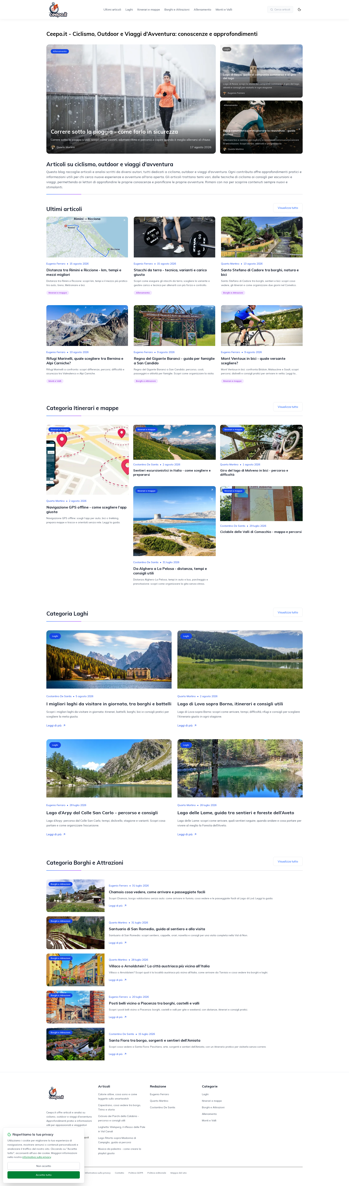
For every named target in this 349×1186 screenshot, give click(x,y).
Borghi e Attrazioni (176, 9)
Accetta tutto (44, 1175)
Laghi (129, 9)
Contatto (119, 1172)
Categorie (210, 1086)
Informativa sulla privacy (98, 1172)
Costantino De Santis (146, 464)
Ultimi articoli (112, 9)
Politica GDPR (136, 1172)
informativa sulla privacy (36, 1157)
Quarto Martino (230, 263)
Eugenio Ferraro (55, 263)
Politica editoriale (156, 1172)
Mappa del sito (179, 1172)
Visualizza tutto (288, 208)
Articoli (104, 1086)
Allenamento (202, 9)
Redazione (158, 1086)
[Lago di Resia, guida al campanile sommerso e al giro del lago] (261, 71)
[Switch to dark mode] (299, 9)
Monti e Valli (224, 9)
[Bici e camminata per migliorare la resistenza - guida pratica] (261, 127)
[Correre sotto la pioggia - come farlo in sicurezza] (131, 99)
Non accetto (43, 1166)
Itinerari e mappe (148, 9)
